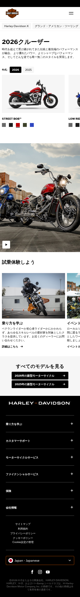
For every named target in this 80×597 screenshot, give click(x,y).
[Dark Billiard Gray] (4, 125)
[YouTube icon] (47, 572)
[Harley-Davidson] (40, 403)
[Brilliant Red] (18, 125)
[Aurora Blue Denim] (32, 125)
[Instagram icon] (40, 572)
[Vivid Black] (11, 125)
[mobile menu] (70, 13)
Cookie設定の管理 (23, 542)
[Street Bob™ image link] (33, 94)
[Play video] (6, 245)
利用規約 (23, 528)
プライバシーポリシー (23, 533)
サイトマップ (22, 523)
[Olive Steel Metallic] (25, 125)
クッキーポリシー (23, 537)
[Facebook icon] (32, 572)
